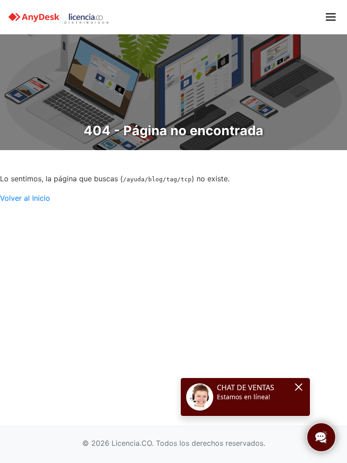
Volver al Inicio (25, 198)
